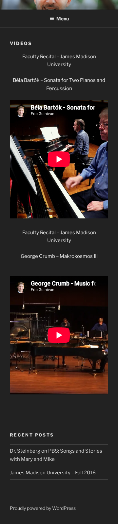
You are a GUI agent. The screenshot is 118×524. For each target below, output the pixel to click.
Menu (62, 18)
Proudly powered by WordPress (43, 508)
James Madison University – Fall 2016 (53, 473)
